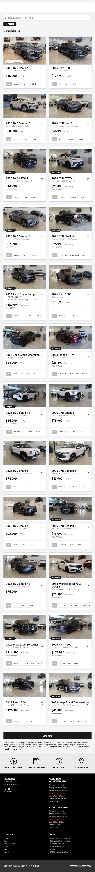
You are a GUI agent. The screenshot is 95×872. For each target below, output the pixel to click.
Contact (6, 852)
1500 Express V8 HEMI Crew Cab (59, 838)
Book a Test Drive (13, 767)
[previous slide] (5, 50)
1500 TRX (52, 849)
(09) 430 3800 (7, 791)
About (5, 849)
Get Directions (81, 767)
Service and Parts (9, 844)
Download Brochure (36, 767)
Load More (47, 736)
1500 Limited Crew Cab (56, 846)
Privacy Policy (26, 866)
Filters (11, 24)
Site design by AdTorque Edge (81, 866)
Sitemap (36, 866)
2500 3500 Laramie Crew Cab (58, 852)
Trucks (5, 838)
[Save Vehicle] (42, 69)
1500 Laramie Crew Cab (56, 844)
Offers (5, 846)
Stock (5, 841)
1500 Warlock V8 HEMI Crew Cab (59, 841)
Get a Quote (58, 767)
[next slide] (44, 50)
